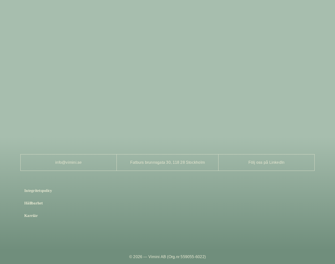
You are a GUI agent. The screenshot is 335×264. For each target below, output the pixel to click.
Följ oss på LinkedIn (266, 162)
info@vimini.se (68, 162)
